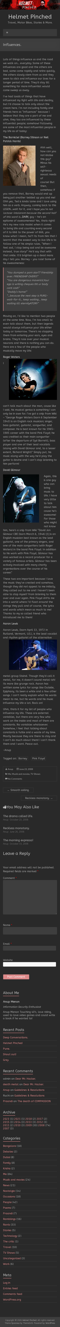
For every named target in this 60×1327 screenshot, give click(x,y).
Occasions (9, 1196)
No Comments (15, 778)
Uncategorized (12, 1258)
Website (8, 960)
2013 (28, 1122)
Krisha (7, 1168)
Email (7, 943)
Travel (7, 1247)
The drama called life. (18, 816)
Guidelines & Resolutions (29, 1089)
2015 (6, 1122)
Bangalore (9, 1146)
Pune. (6, 1048)
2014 (17, 1122)
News (6, 1185)
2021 (17, 1118)
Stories (7, 1230)
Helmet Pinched (30, 16)
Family (7, 1162)
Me (9, 774)
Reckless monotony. (39, 798)
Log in (6, 1282)
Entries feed (10, 1288)
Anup (10, 769)
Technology (10, 1235)
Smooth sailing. (18, 790)
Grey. (6, 1059)
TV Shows (35, 774)
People (7, 1202)
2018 (28, 1118)
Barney (22, 758)
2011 (6, 1125)
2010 (17, 1125)
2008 (41, 1125)
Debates (8, 1151)
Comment (10, 878)
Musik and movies (21, 774)
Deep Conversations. (15, 1037)
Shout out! (9, 1054)
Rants (6, 1224)
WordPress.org (12, 1299)
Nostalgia (9, 1190)
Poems (7, 1207)
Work (6, 1264)
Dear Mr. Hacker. (25, 1078)
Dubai (6, 1157)
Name (7, 925)
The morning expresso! (18, 840)
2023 (6, 1118)
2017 (40, 1118)
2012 (40, 1122)
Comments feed (12, 1294)
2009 (28, 1125)
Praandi (8, 1101)
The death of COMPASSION (34, 1101)
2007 (6, 1128)
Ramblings (9, 1219)
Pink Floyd (38, 758)
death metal (11, 1084)
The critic (8, 1241)
